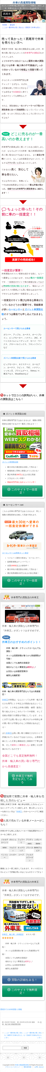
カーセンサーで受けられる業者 (16, 328)
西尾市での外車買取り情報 (11, 1009)
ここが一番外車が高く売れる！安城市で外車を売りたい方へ (32, 1035)
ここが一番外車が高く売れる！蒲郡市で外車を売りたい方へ (13, 1035)
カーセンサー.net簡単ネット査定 (15, 553)
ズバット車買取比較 (10, 462)
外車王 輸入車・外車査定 (13, 934)
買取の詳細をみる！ (24, 979)
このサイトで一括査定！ (24, 491)
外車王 (5, 700)
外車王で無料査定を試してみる (22, 779)
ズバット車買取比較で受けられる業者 (19, 358)
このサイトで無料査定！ (24, 991)
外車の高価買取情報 (24, 2)
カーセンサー (15, 309)
